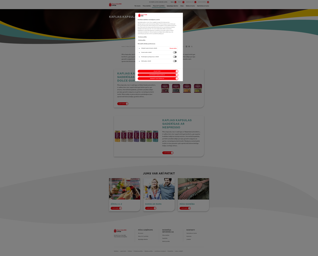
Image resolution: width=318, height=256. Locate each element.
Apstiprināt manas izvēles (157, 74)
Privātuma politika (142, 36)
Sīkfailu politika (141, 40)
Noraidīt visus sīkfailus (157, 78)
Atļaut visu (157, 71)
